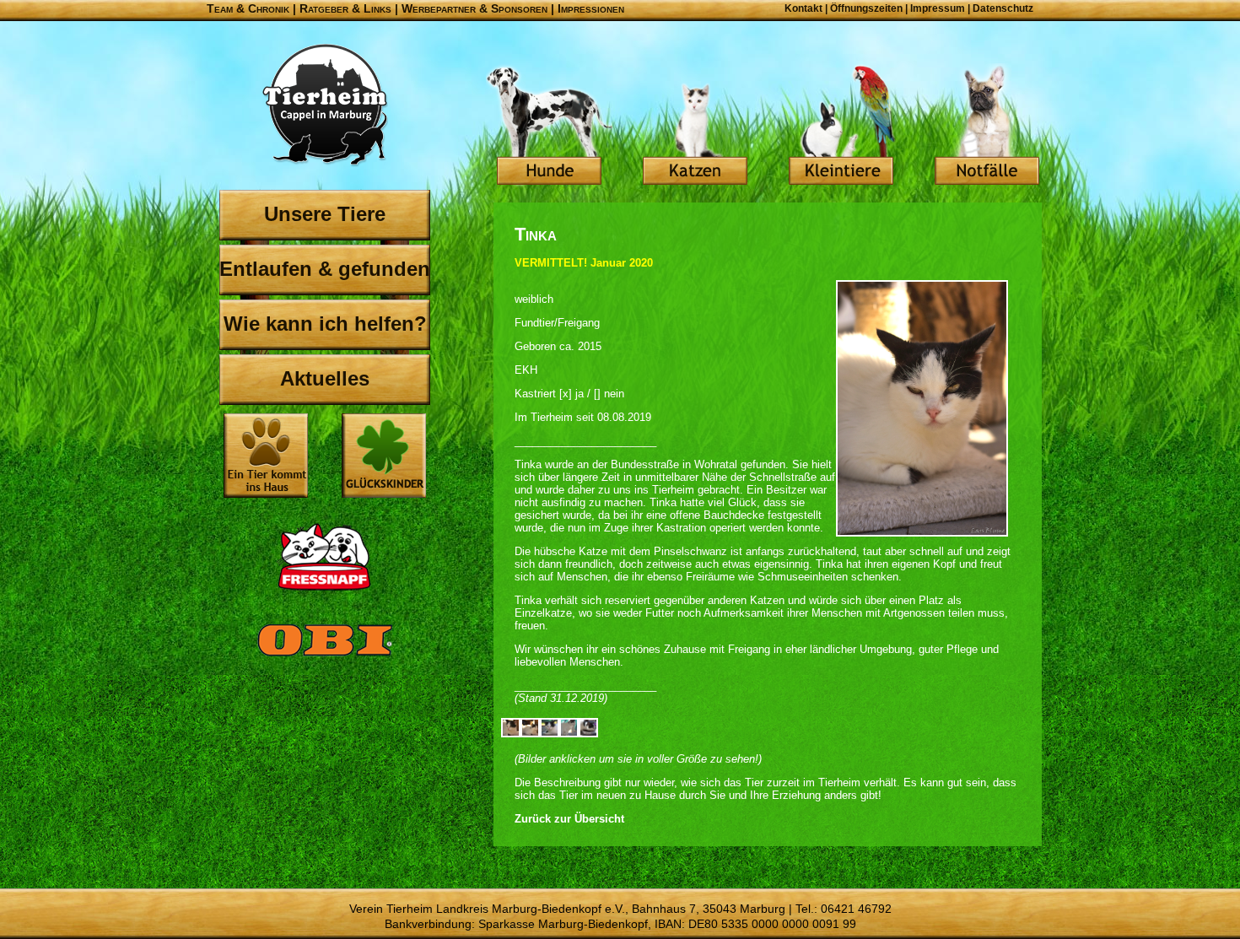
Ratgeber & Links (345, 8)
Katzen (695, 126)
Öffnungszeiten (866, 8)
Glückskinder (383, 457)
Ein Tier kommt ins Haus (265, 455)
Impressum (937, 8)
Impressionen (591, 8)
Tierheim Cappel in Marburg (324, 105)
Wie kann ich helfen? (325, 323)
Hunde (549, 126)
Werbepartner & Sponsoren (474, 8)
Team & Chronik (248, 8)
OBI (324, 658)
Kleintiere (841, 126)
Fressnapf (324, 557)
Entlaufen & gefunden (324, 268)
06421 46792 (856, 908)
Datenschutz (1003, 8)
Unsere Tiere (324, 213)
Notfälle (987, 126)
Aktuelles (324, 378)
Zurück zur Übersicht (569, 818)
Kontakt (803, 8)
